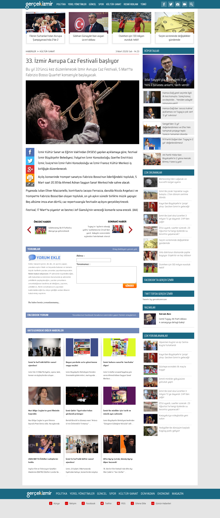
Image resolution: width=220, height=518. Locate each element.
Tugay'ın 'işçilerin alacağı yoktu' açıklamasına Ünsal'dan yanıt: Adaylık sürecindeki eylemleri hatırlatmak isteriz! (96, 231)
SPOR (101, 4)
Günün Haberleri (163, 503)
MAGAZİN (178, 493)
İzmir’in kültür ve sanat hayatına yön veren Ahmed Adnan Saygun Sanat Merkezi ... (117, 375)
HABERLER (31, 51)
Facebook (90, 503)
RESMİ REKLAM (131, 4)
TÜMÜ (143, 4)
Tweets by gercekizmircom (155, 299)
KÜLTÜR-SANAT (113, 4)
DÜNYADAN (148, 493)
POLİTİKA (61, 4)
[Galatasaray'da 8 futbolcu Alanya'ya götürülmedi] (41, 235)
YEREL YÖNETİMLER (77, 4)
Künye (57, 503)
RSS (123, 503)
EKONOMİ (163, 493)
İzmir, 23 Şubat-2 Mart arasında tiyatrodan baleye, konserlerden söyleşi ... (82, 472)
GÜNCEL (92, 4)
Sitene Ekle (140, 503)
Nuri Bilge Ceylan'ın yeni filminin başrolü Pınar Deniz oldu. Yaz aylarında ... (43, 423)
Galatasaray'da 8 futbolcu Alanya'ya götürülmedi (60, 229)
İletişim (72, 503)
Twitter (108, 503)
